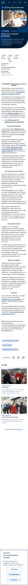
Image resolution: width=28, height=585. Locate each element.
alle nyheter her (18, 429)
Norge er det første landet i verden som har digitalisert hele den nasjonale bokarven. (12, 149)
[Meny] (25, 2)
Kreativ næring (7, 345)
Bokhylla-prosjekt (13, 113)
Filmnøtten (5, 387)
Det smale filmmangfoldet (10, 417)
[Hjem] (3, 2)
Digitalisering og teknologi (10, 349)
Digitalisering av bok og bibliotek (14, 122)
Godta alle (14, 579)
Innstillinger (14, 569)
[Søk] (9, 2)
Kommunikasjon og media (10, 340)
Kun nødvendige (14, 574)
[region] (14, 567)
